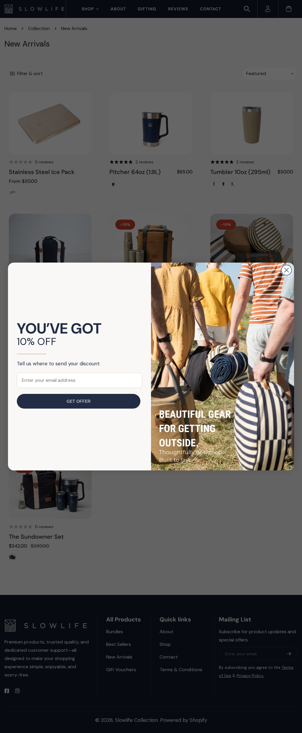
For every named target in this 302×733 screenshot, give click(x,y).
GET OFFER (79, 401)
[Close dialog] (286, 270)
